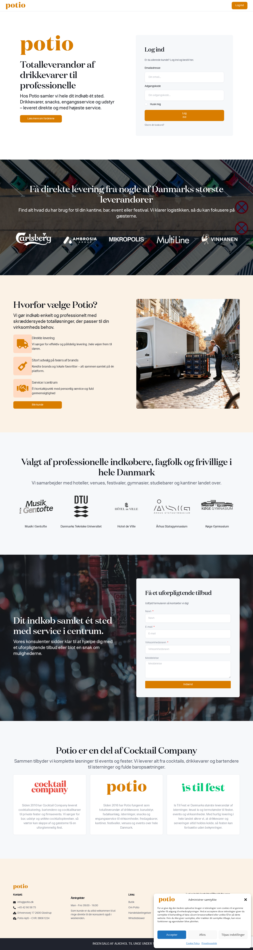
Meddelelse (152, 658)
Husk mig (155, 104)
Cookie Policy (193, 943)
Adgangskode (153, 86)
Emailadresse (152, 68)
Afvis (202, 934)
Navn (148, 611)
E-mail (149, 627)
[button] (245, 899)
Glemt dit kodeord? (154, 124)
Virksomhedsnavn (156, 642)
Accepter (171, 934)
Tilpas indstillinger (233, 934)
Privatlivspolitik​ (209, 943)
